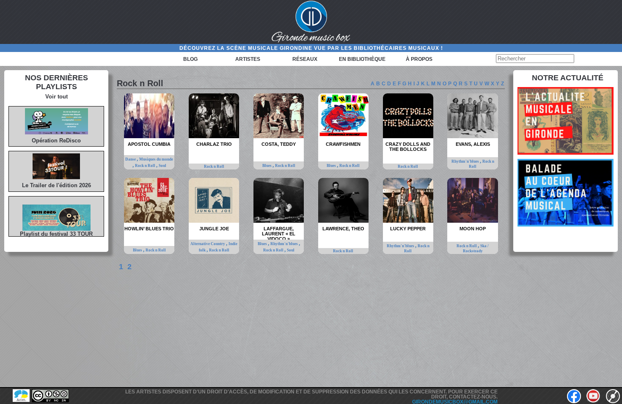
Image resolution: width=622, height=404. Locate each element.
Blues (267, 166)
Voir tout (56, 96)
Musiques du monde (156, 159)
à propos (419, 59)
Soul (162, 166)
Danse (131, 159)
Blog (190, 59)
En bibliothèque (362, 59)
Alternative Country (208, 244)
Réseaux (304, 59)
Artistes (247, 59)
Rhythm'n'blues (465, 161)
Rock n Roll (145, 166)
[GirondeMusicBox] (311, 22)
